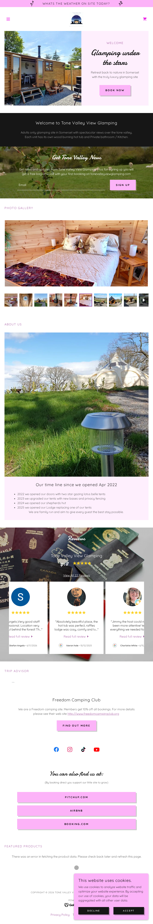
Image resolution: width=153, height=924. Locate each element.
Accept (128, 910)
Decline (93, 910)
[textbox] (61, 185)
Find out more (76, 725)
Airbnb (76, 810)
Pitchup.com (76, 797)
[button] (15, 19)
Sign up (123, 185)
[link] (76, 19)
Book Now (114, 90)
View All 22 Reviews (76, 575)
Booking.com (76, 824)
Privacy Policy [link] (60, 915)
